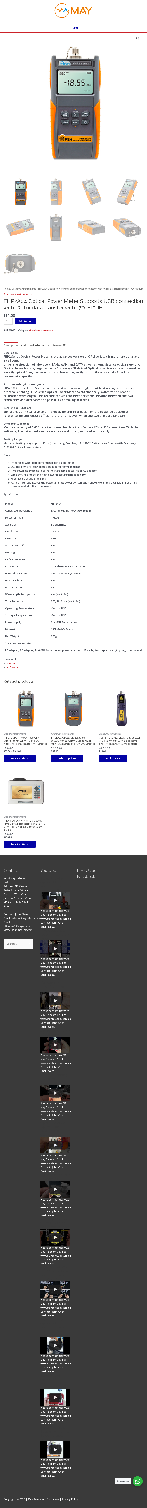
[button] (137, 38)
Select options (20, 758)
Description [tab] (11, 345)
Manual (10, 663)
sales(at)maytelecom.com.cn (28, 918)
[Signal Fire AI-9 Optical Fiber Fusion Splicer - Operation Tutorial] (55, 1397)
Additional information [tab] (35, 345)
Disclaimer (53, 1499)
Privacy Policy (70, 1499)
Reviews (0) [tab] (59, 345)
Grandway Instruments (24, 288)
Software (12, 667)
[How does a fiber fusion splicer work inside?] (55, 948)
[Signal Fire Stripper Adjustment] (55, 1189)
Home (7, 288)
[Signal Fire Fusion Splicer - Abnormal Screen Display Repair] (55, 1449)
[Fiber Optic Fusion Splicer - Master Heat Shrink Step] (55, 1237)
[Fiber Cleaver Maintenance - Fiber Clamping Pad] (55, 1000)
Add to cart (25, 321)
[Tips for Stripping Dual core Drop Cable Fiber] (55, 1093)
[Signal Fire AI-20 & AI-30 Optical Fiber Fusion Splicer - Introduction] (55, 1289)
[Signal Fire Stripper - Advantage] (55, 1045)
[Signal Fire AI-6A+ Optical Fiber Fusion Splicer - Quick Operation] (55, 1145)
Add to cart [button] (113, 758)
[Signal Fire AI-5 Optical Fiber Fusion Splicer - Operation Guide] (55, 900)
